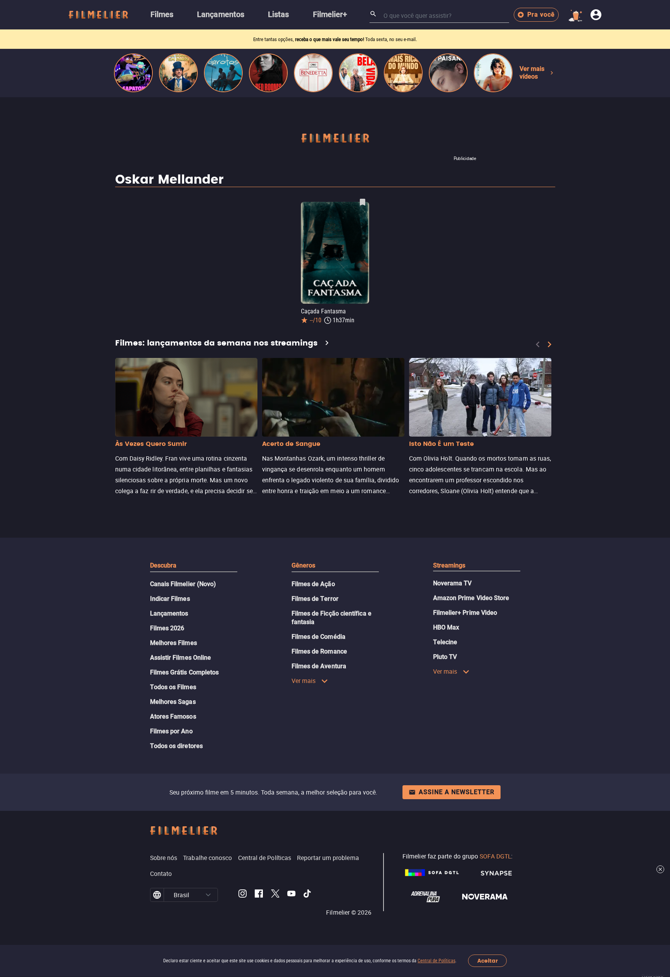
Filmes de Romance (319, 651)
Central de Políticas (436, 960)
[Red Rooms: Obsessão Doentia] (268, 72)
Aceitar (487, 960)
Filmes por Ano (171, 731)
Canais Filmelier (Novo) (183, 584)
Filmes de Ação (313, 584)
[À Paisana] (448, 72)
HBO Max (446, 627)
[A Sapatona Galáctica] (133, 72)
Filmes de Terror (315, 598)
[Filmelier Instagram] (242, 894)
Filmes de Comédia (318, 636)
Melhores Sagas (173, 701)
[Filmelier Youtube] (291, 894)
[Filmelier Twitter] (275, 894)
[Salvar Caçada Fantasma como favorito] (362, 202)
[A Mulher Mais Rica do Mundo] (403, 72)
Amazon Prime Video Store (471, 598)
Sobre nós (164, 857)
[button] (208, 895)
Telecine (445, 642)
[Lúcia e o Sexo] (493, 72)
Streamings (449, 565)
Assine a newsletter (456, 792)
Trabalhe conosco (207, 857)
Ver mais (304, 681)
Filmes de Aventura (319, 666)
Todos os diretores (176, 746)
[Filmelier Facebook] (259, 894)
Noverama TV (452, 583)
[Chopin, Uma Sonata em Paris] (178, 72)
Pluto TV (445, 657)
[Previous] (538, 344)
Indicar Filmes (170, 598)
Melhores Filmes (173, 643)
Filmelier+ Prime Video (465, 612)
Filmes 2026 (167, 628)
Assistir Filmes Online (180, 657)
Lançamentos (169, 613)
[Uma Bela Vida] (358, 72)
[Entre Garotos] (223, 72)
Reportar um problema (328, 857)
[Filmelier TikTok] (308, 894)
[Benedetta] (313, 72)
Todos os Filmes (173, 687)
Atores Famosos (173, 716)
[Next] (549, 344)
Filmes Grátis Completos (184, 672)
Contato (161, 873)
